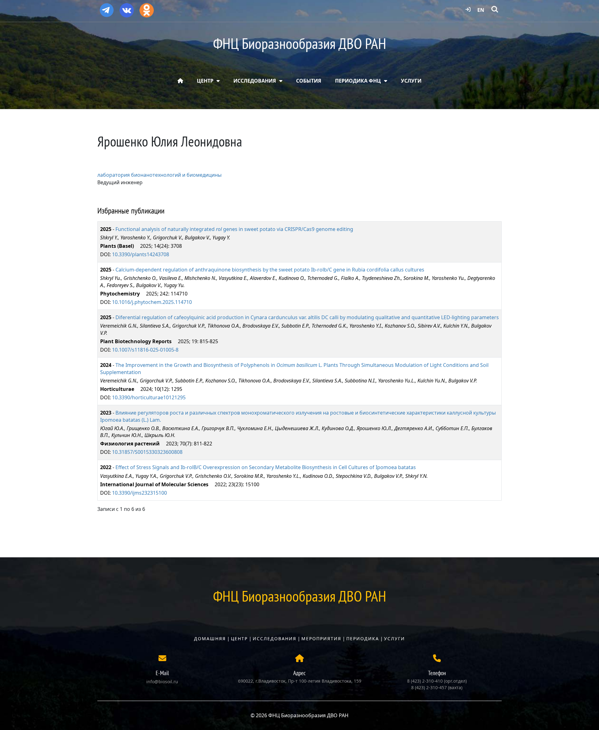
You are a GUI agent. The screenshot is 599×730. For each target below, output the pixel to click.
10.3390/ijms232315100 (139, 492)
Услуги (394, 638)
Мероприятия (321, 638)
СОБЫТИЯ (308, 80)
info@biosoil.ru (162, 681)
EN (480, 10)
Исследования (274, 638)
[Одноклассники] (146, 8)
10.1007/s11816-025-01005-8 (145, 349)
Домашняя (210, 638)
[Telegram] (106, 7)
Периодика (362, 638)
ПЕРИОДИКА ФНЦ (358, 80)
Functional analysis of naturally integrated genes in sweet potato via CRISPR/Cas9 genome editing (234, 229)
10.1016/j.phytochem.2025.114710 (152, 302)
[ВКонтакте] (126, 8)
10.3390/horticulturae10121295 (149, 397)
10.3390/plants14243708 (140, 254)
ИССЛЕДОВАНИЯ (254, 80)
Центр (239, 638)
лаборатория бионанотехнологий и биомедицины (159, 174)
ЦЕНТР (205, 80)
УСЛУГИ (411, 80)
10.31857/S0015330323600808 (147, 452)
